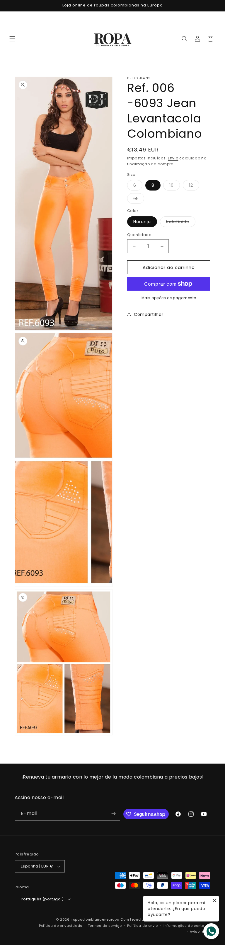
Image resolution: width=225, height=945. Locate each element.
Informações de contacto (186, 925)
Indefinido (180, 222)
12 (194, 186)
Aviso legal (200, 931)
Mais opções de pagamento (169, 297)
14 (138, 199)
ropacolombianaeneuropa (95, 919)
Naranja (142, 222)
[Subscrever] (113, 814)
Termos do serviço (105, 925)
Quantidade (139, 234)
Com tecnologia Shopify (142, 919)
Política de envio (142, 925)
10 (174, 186)
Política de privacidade (60, 925)
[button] (12, 38)
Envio (173, 158)
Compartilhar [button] (148, 314)
